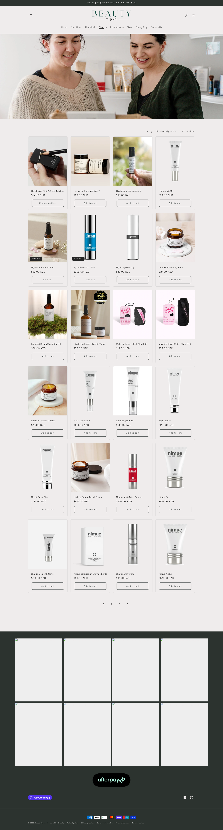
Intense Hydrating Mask (171, 267)
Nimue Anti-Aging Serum (129, 497)
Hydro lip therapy (125, 267)
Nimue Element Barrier (42, 574)
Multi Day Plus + (82, 421)
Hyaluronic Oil (166, 191)
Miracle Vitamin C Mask (43, 421)
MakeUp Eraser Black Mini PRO (131, 344)
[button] (31, 15)
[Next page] (136, 603)
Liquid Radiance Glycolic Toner (89, 344)
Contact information (105, 823)
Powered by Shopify (55, 823)
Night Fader (165, 421)
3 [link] (111, 603)
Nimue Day (164, 497)
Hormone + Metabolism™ (87, 191)
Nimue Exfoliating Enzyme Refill (90, 574)
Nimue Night (165, 574)
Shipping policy (87, 823)
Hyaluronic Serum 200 (42, 267)
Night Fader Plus (39, 497)
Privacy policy (138, 823)
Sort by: (149, 131)
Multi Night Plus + (125, 421)
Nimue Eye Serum (125, 574)
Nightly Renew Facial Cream (88, 497)
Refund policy (72, 823)
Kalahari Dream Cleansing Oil (46, 344)
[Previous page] (87, 603)
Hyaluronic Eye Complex (128, 191)
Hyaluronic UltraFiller (85, 267)
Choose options (48, 203)
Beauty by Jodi (41, 823)
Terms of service (122, 823)
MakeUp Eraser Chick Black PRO (175, 344)
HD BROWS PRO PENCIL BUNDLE (47, 191)
